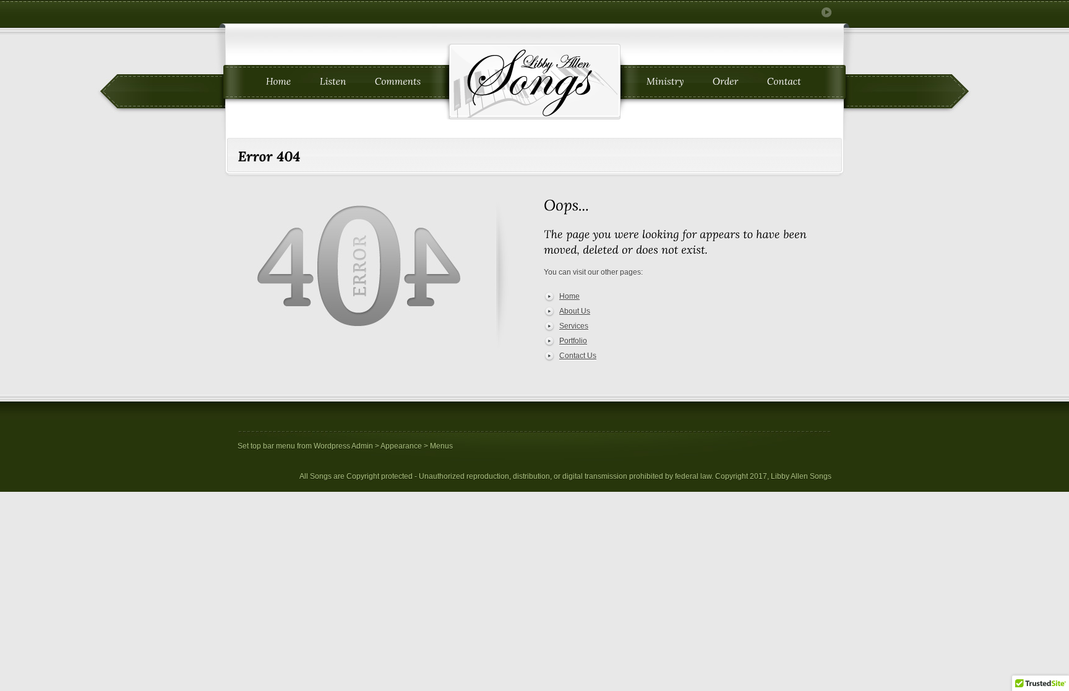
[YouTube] (826, 12)
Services (573, 326)
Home (569, 296)
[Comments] (398, 82)
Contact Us (577, 355)
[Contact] (784, 82)
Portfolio (573, 341)
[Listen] (333, 82)
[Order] (726, 82)
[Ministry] (665, 82)
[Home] (278, 82)
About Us (574, 311)
